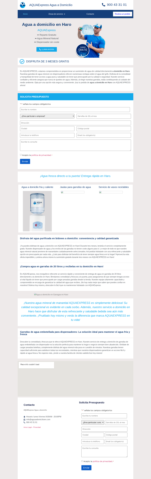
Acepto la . (37, 155)
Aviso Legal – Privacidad (32, 427)
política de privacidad (41, 155)
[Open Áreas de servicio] (64, 14)
